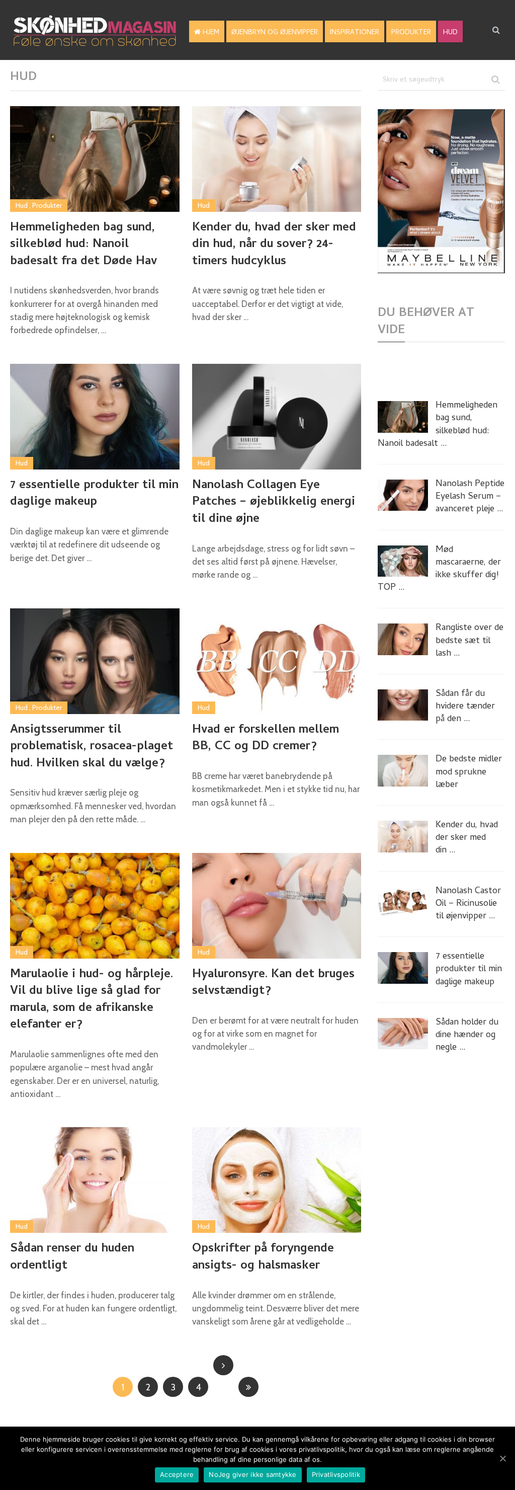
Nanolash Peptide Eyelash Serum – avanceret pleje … (470, 497)
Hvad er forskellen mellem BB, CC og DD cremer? (265, 739)
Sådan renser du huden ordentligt (72, 1258)
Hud (450, 33)
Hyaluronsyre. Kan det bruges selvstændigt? (273, 983)
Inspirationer (354, 33)
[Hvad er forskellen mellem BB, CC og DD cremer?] (276, 661)
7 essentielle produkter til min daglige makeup (94, 494)
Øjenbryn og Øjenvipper (274, 33)
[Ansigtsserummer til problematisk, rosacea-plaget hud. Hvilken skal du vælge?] (94, 661)
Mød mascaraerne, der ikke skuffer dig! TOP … (439, 569)
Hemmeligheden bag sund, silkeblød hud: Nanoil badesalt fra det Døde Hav (83, 245)
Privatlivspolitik (336, 1474)
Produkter (411, 33)
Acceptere (177, 1474)
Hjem (210, 33)
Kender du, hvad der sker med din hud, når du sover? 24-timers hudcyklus (274, 245)
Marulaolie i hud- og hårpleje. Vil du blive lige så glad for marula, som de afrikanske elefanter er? (91, 1000)
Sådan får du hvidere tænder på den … (465, 707)
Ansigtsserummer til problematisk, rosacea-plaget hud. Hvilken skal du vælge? (91, 747)
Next (223, 1365)
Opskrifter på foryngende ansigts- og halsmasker (263, 1258)
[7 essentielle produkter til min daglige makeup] (94, 416)
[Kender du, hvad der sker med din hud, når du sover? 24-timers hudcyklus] (276, 159)
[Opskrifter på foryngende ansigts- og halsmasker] (276, 1180)
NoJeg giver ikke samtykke (252, 1474)
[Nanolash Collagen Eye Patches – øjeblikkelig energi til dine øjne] (276, 416)
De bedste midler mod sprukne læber (469, 772)
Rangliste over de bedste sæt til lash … (469, 641)
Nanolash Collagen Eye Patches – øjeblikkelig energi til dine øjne (273, 503)
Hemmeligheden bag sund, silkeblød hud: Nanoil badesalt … (437, 425)
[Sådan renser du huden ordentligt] (94, 1180)
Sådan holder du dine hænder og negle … (467, 1035)
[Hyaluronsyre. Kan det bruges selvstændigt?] (276, 906)
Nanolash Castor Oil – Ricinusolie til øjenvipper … (468, 904)
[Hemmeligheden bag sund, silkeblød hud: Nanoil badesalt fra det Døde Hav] (94, 159)
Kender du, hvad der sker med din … (467, 838)
